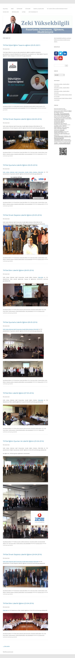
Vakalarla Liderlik (10, 154)
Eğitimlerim (19, 8)
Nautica (58, 118)
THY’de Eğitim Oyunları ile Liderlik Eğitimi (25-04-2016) (23, 441)
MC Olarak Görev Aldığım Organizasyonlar (57, 8)
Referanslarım (15, 12)
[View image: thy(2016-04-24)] (25, 587)
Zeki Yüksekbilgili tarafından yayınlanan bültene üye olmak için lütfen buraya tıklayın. (62, 39)
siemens (57, 130)
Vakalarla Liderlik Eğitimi (19, 154)
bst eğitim (57, 112)
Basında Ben (6, 12)
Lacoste (68, 117)
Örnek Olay (16, 152)
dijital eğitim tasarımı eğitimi (30, 106)
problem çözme (67, 124)
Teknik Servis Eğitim (59, 132)
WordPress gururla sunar (8, 651)
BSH (69, 111)
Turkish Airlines (41, 152)
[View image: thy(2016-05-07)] (25, 425)
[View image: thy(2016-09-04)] (25, 148)
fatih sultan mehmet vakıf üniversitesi (22, 309)
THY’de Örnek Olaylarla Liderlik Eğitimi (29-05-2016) (22, 215)
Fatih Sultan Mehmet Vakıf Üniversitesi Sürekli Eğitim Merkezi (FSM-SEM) (23, 172)
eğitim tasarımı (39, 106)
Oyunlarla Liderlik (33, 541)
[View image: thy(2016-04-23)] (25, 630)
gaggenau (66, 116)
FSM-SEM (40, 277)
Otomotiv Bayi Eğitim (59, 119)
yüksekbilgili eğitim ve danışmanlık (62, 140)
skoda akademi (58, 131)
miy (54, 118)
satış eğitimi (58, 127)
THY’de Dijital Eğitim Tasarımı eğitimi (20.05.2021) (21, 45)
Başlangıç (5, 8)
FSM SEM (33, 309)
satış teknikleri (65, 127)
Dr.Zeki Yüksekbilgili (61, 114)
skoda (62, 130)
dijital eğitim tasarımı (18, 106)
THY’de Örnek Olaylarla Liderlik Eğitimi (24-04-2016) (22, 554)
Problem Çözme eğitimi (59, 124)
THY (44, 106)
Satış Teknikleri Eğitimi (60, 128)
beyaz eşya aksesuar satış (59, 108)
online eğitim (68, 118)
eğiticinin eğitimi (57, 116)
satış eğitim (63, 126)
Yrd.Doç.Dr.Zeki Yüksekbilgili (62, 133)
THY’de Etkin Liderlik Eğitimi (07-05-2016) (18, 393)
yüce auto (56, 135)
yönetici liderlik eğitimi (20, 311)
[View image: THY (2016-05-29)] (25, 306)
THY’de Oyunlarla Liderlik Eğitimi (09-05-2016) (20, 322)
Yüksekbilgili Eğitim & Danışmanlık (10, 108)
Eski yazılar (6, 646)
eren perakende (65, 115)
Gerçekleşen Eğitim (7, 106)
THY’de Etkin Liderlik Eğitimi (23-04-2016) (18, 603)
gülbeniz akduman (25, 541)
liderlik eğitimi (38, 309)
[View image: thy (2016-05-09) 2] (23, 376)
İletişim (23, 12)
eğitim (62, 116)
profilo (56, 126)
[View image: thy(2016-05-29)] (25, 254)
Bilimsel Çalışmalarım (39, 8)
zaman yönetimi (57, 141)
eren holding (57, 115)
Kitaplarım (27, 8)
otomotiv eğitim (59, 121)
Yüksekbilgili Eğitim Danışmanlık (62, 139)
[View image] (25, 81)
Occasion (62, 118)
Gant (55, 117)
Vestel (65, 132)
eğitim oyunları (17, 541)
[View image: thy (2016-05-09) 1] (23, 358)
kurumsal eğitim (61, 117)
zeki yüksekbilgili (21, 108)
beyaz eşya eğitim (59, 111)
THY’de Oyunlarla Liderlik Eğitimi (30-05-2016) (20, 165)
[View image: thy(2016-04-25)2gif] (25, 538)
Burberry (62, 112)
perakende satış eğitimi (60, 123)
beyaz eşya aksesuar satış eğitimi (60, 109)
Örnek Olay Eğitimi (23, 152)
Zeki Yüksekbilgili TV (33, 12)
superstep (66, 131)
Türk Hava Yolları (34, 152)
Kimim (12, 8)
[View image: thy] (25, 198)
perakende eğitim (59, 122)
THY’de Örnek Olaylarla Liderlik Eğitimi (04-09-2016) (22, 119)
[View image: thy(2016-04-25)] (25, 482)
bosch (66, 111)
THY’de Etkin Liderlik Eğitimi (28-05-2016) (18, 270)
